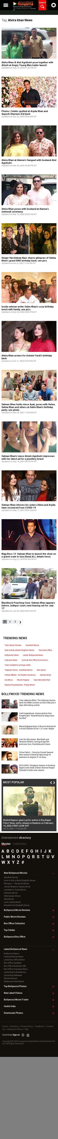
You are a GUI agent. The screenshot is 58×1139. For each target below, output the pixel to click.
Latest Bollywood (15, 949)
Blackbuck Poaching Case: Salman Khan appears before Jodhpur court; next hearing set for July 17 (28, 605)
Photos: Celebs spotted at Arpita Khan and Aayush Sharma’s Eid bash (25, 112)
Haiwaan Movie (10, 893)
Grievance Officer (14, 1029)
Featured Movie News (13, 956)
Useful (10, 1006)
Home (5, 1026)
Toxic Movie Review (13, 645)
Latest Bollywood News (33, 655)
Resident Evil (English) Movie (16, 905)
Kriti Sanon (41, 670)
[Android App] (22, 1035)
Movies (6, 843)
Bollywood (16, 999)
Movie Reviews (10, 978)
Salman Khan (45, 675)
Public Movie (15, 917)
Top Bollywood (15, 986)
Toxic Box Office (45, 650)
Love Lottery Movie (12, 902)
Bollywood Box (14, 936)
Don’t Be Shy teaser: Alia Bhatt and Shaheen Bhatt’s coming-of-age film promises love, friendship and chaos (34, 741)
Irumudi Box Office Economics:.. (35, 660)
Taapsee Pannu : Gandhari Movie (18, 670)
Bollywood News (12, 655)
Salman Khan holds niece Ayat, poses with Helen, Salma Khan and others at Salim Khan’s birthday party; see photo (28, 407)
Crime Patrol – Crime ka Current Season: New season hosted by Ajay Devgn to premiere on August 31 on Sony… (36, 754)
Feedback (39, 1026)
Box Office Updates (12, 963)
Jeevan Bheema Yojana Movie (17, 886)
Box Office (14, 923)
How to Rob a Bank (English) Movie (19, 650)
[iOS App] (28, 1035)
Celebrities (19, 843)
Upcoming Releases (13, 975)
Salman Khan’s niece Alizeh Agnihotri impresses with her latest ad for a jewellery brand (28, 457)
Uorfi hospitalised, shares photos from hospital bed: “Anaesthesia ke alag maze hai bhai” (36, 715)
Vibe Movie (9, 899)
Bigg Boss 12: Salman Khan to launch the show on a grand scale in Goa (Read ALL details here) (29, 555)
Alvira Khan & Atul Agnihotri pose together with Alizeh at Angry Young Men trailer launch (27, 64)
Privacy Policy (27, 1026)
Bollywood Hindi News (14, 981)
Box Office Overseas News (16, 969)
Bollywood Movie (17, 910)
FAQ (26, 1029)
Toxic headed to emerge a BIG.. (18, 665)
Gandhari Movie (32, 645)
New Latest (13, 993)
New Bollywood (15, 873)
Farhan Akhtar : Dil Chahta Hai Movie (20, 675)
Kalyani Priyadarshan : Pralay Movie (20, 685)
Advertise (14, 1026)
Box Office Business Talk (15, 966)
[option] (29, 808)
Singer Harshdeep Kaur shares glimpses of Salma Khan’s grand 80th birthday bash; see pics (29, 259)
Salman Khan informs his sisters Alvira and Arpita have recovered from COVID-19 (28, 506)
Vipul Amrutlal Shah (42, 680)
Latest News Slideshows (15, 972)
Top (9, 930)
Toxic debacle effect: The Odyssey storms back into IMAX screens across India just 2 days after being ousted (37, 702)
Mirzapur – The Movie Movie (16, 883)
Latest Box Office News (14, 960)
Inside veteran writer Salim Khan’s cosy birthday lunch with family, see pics (28, 308)
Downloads (13, 1013)
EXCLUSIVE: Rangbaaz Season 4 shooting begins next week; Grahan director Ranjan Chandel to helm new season (37, 767)
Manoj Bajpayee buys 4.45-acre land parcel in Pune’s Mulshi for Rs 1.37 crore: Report (37, 727)
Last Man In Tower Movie (15, 890)
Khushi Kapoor (23, 680)
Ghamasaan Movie (12, 896)
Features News (11, 660)
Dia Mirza (9, 680)
